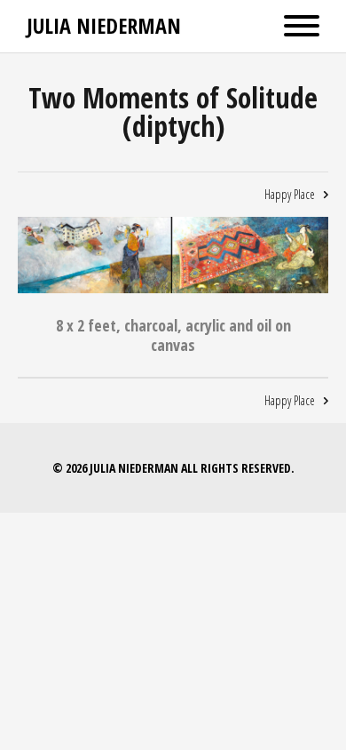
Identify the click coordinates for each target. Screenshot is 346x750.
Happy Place (289, 194)
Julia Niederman (104, 25)
